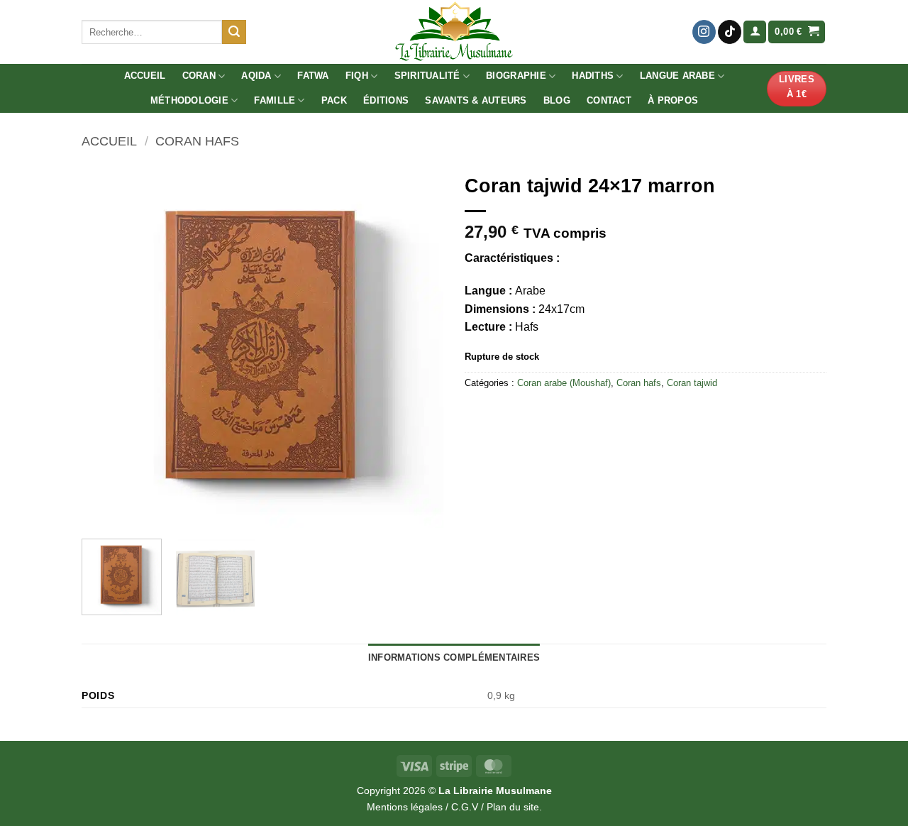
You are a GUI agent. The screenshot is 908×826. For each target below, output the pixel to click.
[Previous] (106, 347)
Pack (334, 100)
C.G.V (464, 807)
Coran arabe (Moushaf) (564, 383)
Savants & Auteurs (475, 100)
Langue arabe (677, 75)
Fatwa (312, 75)
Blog (556, 100)
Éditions (386, 100)
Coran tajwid (692, 383)
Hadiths (593, 75)
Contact (609, 100)
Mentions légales (405, 807)
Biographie (516, 75)
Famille (274, 100)
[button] (754, 32)
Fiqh (356, 75)
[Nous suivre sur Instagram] (704, 32)
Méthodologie (189, 100)
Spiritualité (427, 75)
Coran (199, 75)
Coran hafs (197, 140)
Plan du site (513, 807)
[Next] (418, 347)
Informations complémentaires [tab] (454, 657)
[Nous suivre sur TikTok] (729, 32)
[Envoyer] (234, 32)
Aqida (256, 75)
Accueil (145, 75)
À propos (673, 100)
